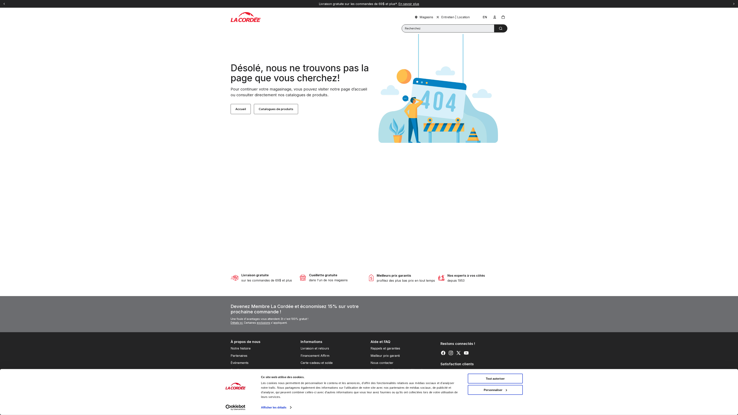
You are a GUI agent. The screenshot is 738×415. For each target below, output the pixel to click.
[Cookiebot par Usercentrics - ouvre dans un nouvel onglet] (235, 407)
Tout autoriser (495, 378)
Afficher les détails (273, 407)
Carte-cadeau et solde (317, 363)
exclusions (263, 322)
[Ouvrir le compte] (494, 17)
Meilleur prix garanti (385, 356)
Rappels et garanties (385, 348)
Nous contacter (382, 363)
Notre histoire (241, 348)
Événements (239, 363)
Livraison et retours (315, 348)
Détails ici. (237, 322)
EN (485, 17)
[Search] (500, 28)
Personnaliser (493, 389)
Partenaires (239, 356)
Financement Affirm (315, 356)
